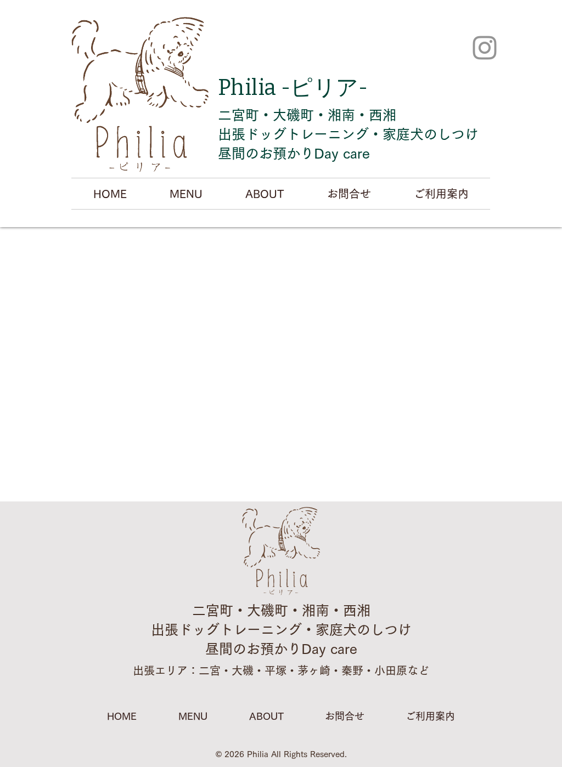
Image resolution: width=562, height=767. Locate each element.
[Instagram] (485, 48)
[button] (186, 193)
